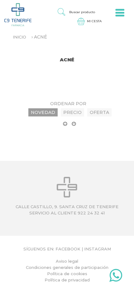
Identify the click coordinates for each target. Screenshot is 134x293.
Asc (65, 126)
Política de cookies (67, 273)
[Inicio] (15, 14)
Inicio (19, 36)
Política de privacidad (67, 279)
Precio (72, 112)
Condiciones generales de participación (67, 267)
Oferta (99, 112)
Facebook (67, 248)
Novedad (43, 112)
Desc (74, 126)
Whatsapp (115, 276)
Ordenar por (68, 103)
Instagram (97, 248)
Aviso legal (67, 261)
